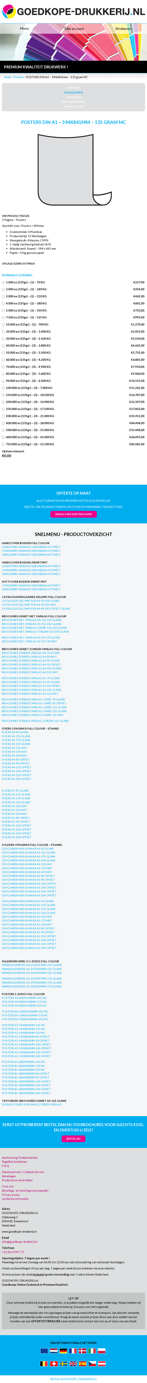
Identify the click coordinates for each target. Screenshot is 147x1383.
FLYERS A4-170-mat (14, 751)
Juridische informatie (15, 1198)
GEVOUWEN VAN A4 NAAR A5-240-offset (29, 947)
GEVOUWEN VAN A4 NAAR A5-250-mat (27, 924)
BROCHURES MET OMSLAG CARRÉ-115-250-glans (34, 627)
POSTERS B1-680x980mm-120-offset (26, 1081)
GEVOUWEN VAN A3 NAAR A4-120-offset (29, 883)
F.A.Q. (5, 1165)
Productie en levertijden (17, 1180)
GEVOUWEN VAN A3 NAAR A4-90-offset (28, 879)
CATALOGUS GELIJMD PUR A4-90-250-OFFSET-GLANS (36, 608)
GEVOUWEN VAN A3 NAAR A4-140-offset (29, 887)
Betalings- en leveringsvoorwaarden (25, 1190)
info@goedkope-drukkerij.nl (19, 1241)
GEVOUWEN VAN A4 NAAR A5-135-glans (28, 905)
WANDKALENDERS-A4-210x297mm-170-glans (32, 978)
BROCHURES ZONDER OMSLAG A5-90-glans (31, 682)
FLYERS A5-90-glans (15, 790)
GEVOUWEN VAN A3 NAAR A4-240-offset (29, 895)
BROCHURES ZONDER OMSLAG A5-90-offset (31, 685)
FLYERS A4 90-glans (15, 732)
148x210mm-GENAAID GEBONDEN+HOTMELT (31, 554)
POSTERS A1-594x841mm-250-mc (23, 1032)
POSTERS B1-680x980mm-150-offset (26, 1089)
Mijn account (74, 28)
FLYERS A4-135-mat (14, 747)
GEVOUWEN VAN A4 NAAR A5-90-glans (28, 901)
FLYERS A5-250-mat (14, 813)
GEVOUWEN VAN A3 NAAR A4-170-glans (28, 856)
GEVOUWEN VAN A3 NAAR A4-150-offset (29, 891)
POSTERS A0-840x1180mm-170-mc (24, 1001)
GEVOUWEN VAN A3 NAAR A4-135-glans (28, 852)
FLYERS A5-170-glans (16, 798)
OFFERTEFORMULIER (45, 1321)
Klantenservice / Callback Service (23, 1172)
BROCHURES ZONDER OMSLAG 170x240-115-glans (35, 720)
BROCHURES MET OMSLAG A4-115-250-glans (31, 619)
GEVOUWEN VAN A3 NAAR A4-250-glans (28, 860)
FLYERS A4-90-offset (16, 763)
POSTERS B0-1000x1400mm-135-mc (25, 1011)
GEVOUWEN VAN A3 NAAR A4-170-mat (27, 868)
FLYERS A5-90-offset (16, 821)
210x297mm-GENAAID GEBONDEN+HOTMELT (31, 546)
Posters (19, 77)
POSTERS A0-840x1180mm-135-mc (24, 997)
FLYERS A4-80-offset (16, 759)
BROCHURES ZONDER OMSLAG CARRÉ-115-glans (34, 707)
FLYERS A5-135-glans (16, 794)
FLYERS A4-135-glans (16, 736)
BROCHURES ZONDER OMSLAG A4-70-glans (31, 652)
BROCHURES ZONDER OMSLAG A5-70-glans (31, 678)
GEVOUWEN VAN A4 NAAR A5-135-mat (27, 916)
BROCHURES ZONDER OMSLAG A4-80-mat (29, 656)
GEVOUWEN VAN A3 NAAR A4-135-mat (27, 864)
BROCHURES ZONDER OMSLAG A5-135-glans (31, 689)
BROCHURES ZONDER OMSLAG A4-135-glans (31, 668)
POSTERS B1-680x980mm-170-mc (23, 1065)
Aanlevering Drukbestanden (20, 1157)
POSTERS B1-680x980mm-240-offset (26, 1093)
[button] (24, 28)
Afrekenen (123, 28)
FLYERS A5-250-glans (16, 802)
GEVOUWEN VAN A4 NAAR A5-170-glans (28, 909)
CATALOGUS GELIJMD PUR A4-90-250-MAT (29, 604)
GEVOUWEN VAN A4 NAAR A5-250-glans (28, 912)
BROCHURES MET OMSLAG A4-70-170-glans (31, 637)
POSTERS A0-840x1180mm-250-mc (24, 1005)
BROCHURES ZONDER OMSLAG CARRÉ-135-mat (33, 715)
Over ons (8, 1186)
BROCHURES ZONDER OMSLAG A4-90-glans (31, 660)
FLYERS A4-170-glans (16, 740)
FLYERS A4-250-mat (14, 755)
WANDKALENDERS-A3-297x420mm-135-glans (32, 969)
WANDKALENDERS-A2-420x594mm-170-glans (32, 986)
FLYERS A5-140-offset (16, 829)
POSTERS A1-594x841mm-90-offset (26, 1040)
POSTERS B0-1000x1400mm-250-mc (25, 1019)
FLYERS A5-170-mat (14, 810)
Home (7, 77)
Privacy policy (11, 1194)
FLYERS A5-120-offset (16, 825)
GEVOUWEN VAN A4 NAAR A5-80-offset (28, 928)
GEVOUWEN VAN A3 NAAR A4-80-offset (28, 875)
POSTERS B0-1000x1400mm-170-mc (25, 1015)
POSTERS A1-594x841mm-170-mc (23, 1028)
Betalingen (9, 1176)
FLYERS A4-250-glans (16, 743)
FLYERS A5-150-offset (16, 833)
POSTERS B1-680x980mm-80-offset (25, 1073)
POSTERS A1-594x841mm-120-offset (26, 1044)
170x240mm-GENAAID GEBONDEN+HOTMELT (31, 550)
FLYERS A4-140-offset (16, 771)
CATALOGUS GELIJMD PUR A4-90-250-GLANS (30, 600)
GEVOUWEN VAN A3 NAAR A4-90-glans (28, 848)
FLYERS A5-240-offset (16, 837)
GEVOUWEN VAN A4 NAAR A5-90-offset (28, 932)
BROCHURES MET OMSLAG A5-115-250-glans (31, 624)
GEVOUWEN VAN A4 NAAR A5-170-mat (27, 920)
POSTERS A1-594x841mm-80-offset (26, 1036)
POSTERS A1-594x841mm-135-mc (23, 1025)
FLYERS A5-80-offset (16, 817)
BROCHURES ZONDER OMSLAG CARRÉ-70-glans (33, 699)
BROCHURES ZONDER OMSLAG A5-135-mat (30, 693)
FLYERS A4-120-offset (16, 767)
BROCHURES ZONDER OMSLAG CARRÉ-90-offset (34, 703)
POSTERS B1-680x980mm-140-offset (26, 1085)
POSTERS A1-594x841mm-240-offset (26, 1056)
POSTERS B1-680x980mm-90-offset (25, 1077)
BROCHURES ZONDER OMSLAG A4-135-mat (30, 672)
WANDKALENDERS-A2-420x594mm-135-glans (32, 972)
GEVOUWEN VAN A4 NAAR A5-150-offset (29, 943)
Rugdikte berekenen (14, 1161)
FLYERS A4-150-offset (16, 775)
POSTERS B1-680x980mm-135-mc (23, 1061)
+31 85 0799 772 (13, 1252)
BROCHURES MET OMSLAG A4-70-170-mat (29, 641)
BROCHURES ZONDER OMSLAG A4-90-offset (31, 664)
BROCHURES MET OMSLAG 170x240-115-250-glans (35, 631)
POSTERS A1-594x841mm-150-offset (26, 1052)
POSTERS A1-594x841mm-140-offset (26, 1048)
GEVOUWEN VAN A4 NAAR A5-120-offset (29, 936)
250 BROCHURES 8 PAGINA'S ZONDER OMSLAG (32, 1104)
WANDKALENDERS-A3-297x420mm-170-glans (32, 982)
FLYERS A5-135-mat (14, 806)
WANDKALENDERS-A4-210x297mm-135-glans (32, 965)
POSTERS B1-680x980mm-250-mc (23, 1069)
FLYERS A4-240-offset (16, 778)
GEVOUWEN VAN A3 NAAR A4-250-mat (27, 872)
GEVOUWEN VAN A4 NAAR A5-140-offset (29, 940)
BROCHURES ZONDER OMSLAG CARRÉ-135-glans (34, 711)
